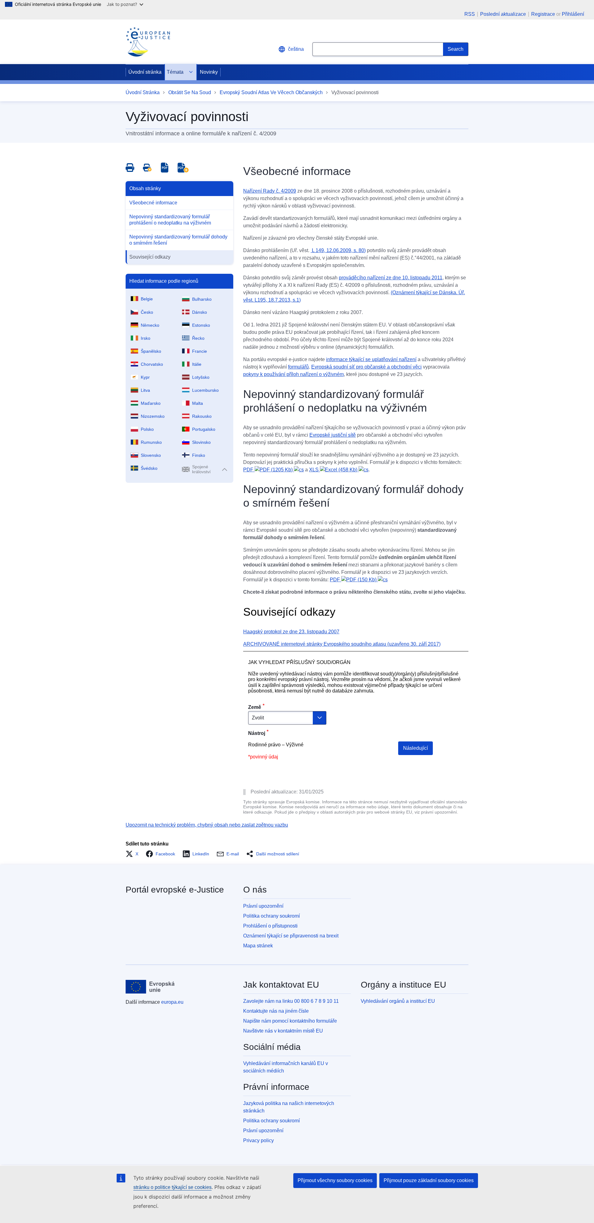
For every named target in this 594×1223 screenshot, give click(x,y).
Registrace (543, 14)
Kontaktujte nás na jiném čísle (276, 1011)
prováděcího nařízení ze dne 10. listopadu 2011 (390, 277)
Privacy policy (258, 1140)
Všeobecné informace (153, 202)
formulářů (298, 366)
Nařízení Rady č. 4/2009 (269, 191)
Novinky (209, 72)
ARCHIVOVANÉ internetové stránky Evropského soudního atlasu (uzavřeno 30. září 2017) (342, 644)
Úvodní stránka (144, 72)
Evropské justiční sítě (332, 435)
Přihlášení (573, 14)
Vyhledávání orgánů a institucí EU (398, 1001)
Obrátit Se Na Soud (189, 92)
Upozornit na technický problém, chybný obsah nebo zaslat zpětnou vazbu (207, 825)
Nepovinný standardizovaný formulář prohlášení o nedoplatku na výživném (170, 219)
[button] (134, 854)
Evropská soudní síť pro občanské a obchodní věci (366, 366)
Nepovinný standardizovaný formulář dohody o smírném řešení (178, 240)
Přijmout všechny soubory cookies (335, 1180)
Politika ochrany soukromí (271, 916)
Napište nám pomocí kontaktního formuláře (290, 1021)
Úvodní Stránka (143, 92)
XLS (334, 469)
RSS (469, 14)
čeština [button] (296, 49)
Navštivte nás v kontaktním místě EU (283, 1030)
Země (254, 707)
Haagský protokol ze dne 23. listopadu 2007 (291, 631)
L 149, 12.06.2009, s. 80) (338, 250)
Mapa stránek (258, 945)
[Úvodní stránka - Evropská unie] (150, 987)
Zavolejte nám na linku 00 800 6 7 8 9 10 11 (291, 1001)
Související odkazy (149, 257)
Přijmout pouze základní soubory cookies (429, 1180)
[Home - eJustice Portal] (148, 42)
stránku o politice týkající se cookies (172, 1187)
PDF (268, 469)
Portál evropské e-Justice (175, 889)
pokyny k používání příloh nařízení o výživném (293, 374)
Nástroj (256, 733)
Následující (415, 748)
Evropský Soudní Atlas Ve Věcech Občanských (271, 92)
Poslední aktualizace (503, 14)
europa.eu (172, 1002)
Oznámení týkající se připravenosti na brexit (290, 935)
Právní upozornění (263, 906)
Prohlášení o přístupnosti (270, 925)
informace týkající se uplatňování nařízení (371, 359)
